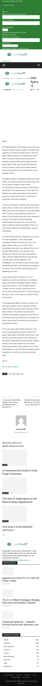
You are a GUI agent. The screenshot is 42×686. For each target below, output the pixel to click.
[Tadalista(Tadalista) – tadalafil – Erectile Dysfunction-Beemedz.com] (21, 615)
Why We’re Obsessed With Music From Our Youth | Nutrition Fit (32, 402)
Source (5, 367)
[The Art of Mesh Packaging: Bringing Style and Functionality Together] (21, 593)
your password (7, 27)
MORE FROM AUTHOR (13, 446)
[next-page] (4, 535)
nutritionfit (7, 89)
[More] (25, 94)
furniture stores (9, 675)
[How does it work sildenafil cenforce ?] (21, 514)
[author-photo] (21, 426)
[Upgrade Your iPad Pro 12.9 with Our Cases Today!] (21, 571)
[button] (3, 65)
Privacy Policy (16, 677)
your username (8, 20)
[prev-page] (3, 535)
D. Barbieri (15, 367)
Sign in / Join (9, 5)
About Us (27, 675)
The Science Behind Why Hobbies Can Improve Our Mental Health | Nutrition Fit (11, 403)
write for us (26, 677)
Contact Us (19, 675)
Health (5, 465)
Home (34, 675)
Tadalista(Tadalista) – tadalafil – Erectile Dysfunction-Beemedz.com (20, 623)
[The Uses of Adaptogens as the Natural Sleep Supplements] (21, 485)
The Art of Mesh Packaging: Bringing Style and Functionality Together (21, 601)
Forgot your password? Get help (14, 32)
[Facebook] (4, 94)
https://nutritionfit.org (21, 432)
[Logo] (15, 78)
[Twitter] (9, 94)
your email (6, 43)
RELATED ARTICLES (11, 443)
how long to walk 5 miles (16, 374)
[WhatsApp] (20, 94)
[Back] (3, 9)
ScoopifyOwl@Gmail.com (20, 560)
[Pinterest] (15, 94)
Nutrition (5, 493)
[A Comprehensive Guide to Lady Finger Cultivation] (21, 457)
